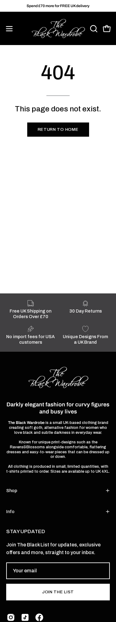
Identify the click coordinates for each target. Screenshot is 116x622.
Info (10, 511)
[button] (93, 28)
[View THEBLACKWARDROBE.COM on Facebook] (39, 617)
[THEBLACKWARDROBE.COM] (58, 28)
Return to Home (58, 129)
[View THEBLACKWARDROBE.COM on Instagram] (10, 617)
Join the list (58, 592)
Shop (11, 490)
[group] (58, 6)
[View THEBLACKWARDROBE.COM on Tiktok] (25, 617)
